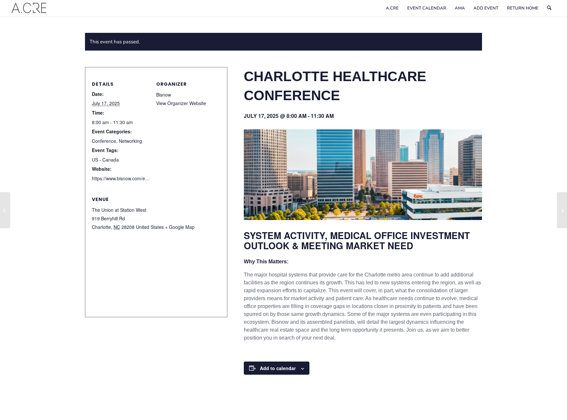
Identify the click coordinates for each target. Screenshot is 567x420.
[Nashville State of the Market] (562, 210)
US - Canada (105, 159)
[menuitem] (392, 8)
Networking (130, 141)
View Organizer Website (181, 103)
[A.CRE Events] (28, 8)
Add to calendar (278, 368)
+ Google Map (180, 227)
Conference (104, 141)
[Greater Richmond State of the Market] (5, 210)
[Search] (549, 8)
